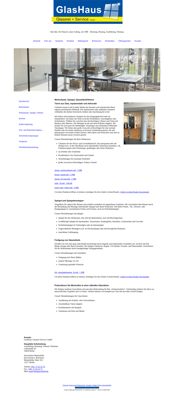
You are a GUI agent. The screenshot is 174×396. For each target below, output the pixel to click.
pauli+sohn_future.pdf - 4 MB (67, 188)
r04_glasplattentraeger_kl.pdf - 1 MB (69, 272)
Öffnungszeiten (124, 41)
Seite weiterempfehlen (104, 385)
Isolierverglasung (26, 124)
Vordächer (23, 141)
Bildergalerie (83, 41)
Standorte (59, 41)
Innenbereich (24, 101)
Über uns (47, 41)
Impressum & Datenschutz (77, 385)
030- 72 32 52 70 (38, 367)
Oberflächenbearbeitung (28, 147)
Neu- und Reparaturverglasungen (32, 130)
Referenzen (96, 41)
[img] (87, 13)
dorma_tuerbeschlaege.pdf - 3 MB (68, 170)
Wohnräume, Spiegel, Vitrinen (31, 113)
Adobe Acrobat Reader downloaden (134, 192)
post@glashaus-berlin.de (38, 371)
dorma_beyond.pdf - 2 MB (65, 179)
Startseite (36, 41)
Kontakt (138, 41)
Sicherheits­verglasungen (28, 136)
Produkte (70, 41)
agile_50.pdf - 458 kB (63, 183)
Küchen (22, 118)
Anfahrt (94, 385)
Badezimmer (24, 107)
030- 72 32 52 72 (35, 369)
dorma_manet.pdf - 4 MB (65, 175)
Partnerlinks (110, 41)
